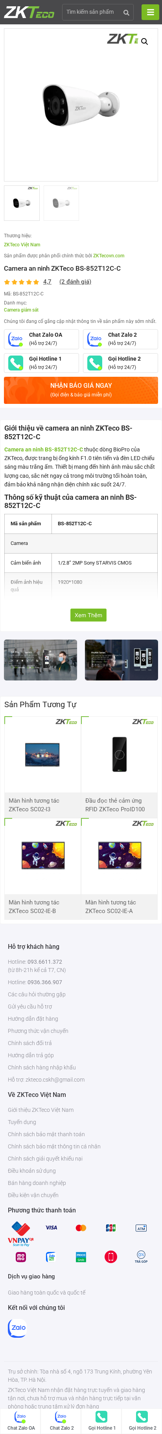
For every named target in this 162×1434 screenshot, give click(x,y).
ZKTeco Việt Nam (22, 245)
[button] (145, 42)
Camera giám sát (21, 310)
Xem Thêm (88, 615)
